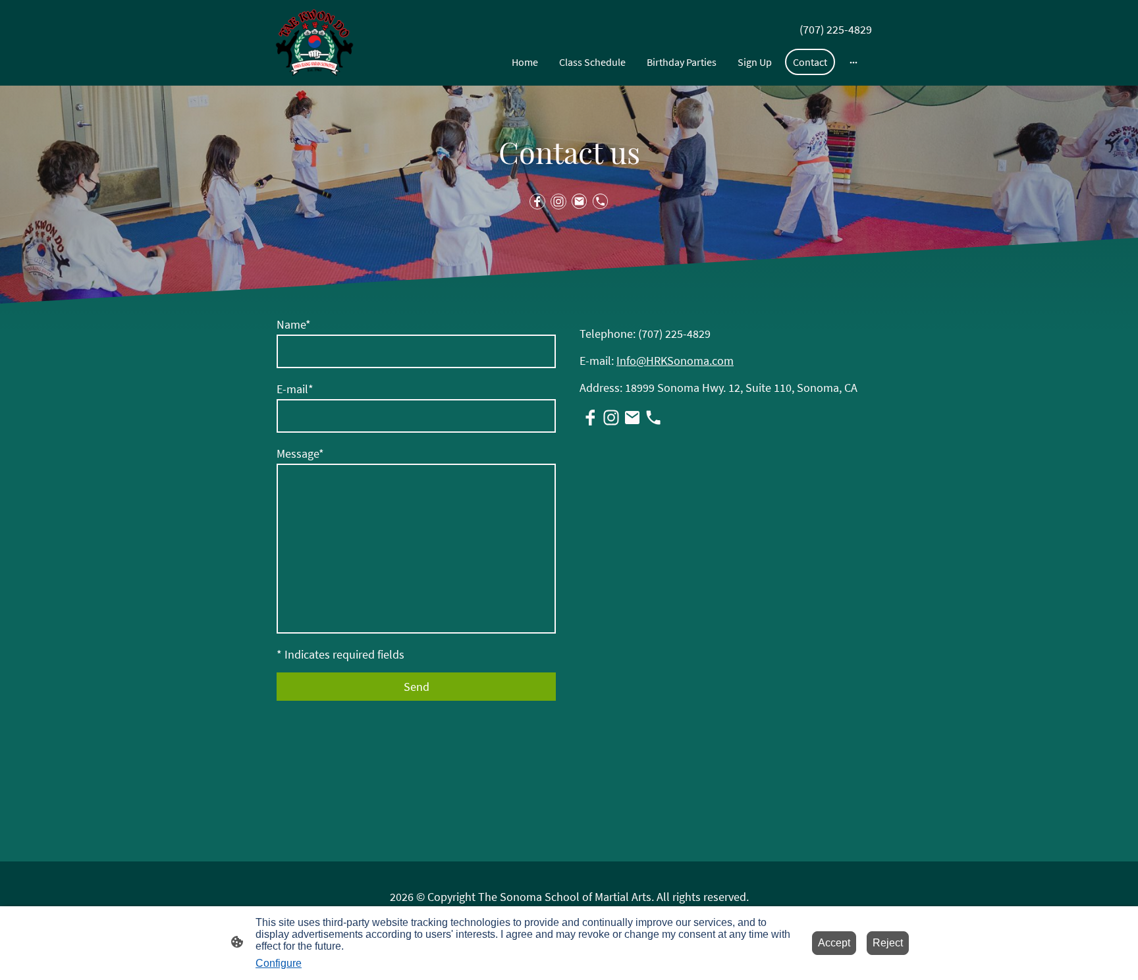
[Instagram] (558, 201)
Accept (834, 942)
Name (294, 324)
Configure (279, 963)
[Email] (579, 201)
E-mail (295, 388)
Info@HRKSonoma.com (675, 360)
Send (416, 686)
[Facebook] (537, 201)
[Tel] (601, 201)
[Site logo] (314, 43)
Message (300, 453)
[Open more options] (853, 61)
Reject (888, 942)
